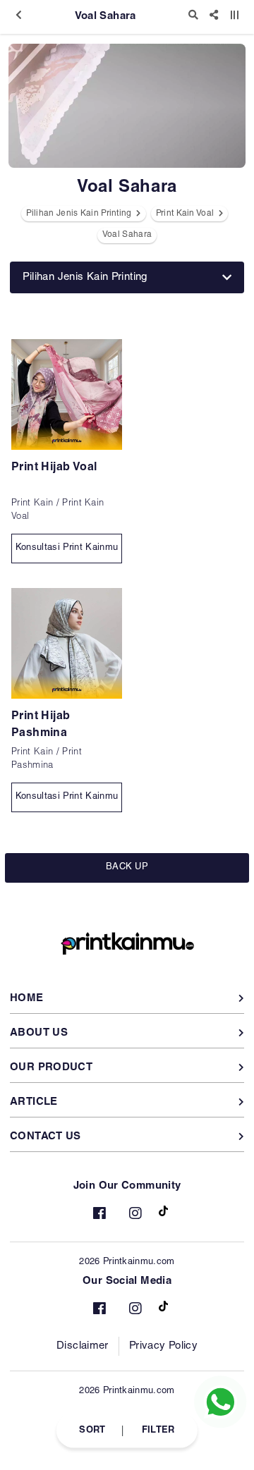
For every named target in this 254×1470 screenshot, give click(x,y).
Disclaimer (82, 1346)
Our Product (51, 1067)
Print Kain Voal (186, 213)
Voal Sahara (127, 235)
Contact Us (45, 1137)
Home (27, 998)
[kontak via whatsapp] (220, 1402)
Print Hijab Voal (54, 468)
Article (34, 1102)
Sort (92, 1430)
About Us (39, 1033)
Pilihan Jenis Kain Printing (80, 213)
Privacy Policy (163, 1346)
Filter (158, 1430)
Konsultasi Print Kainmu (67, 548)
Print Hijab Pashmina (40, 725)
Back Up (127, 867)
